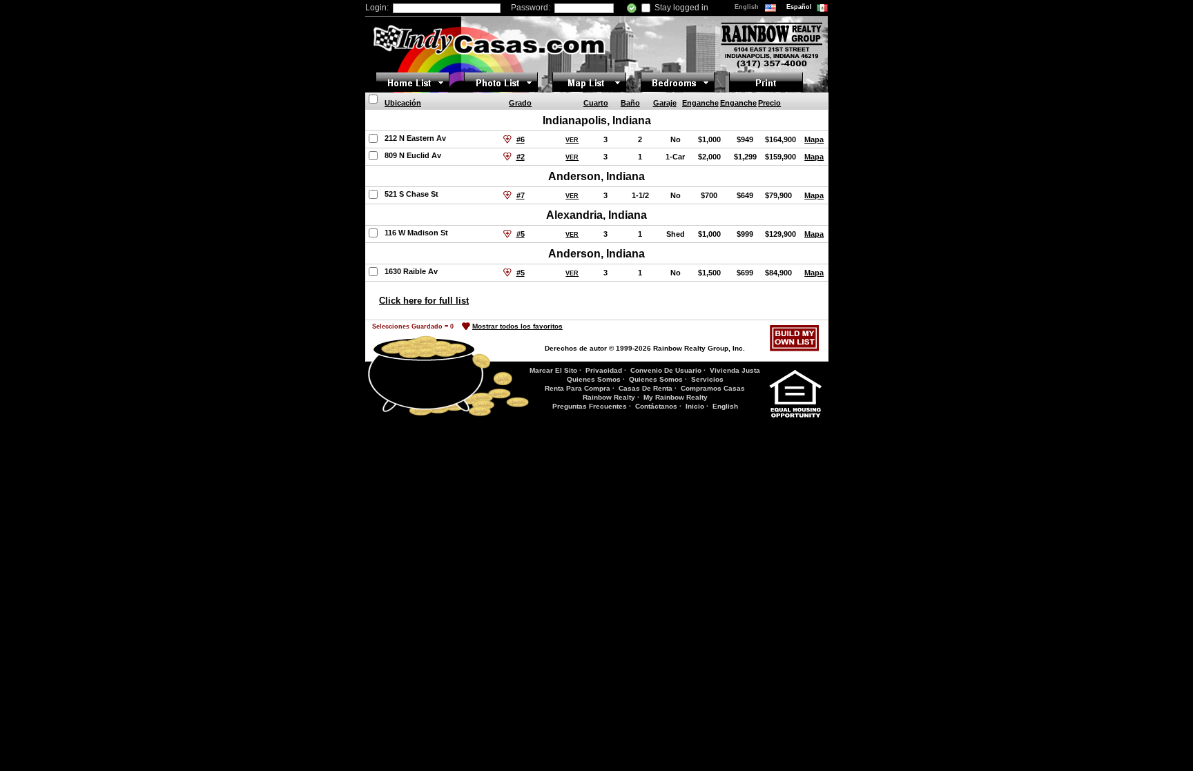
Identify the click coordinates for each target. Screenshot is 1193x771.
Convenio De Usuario (665, 370)
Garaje (665, 103)
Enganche (700, 103)
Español (800, 6)
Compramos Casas (713, 388)
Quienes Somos (594, 379)
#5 (520, 234)
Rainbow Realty (609, 397)
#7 (520, 195)
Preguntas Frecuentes (589, 406)
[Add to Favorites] (507, 139)
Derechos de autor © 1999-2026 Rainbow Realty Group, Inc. (645, 348)
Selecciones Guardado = (413, 326)
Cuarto (595, 103)
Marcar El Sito (553, 370)
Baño (630, 103)
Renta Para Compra (577, 388)
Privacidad (603, 370)
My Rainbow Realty (675, 397)
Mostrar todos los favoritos (517, 326)
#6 (520, 139)
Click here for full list (424, 300)
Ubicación (403, 103)
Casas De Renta (645, 388)
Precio (769, 103)
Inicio (695, 406)
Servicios (707, 379)
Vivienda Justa (735, 370)
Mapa (814, 139)
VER (572, 140)
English (748, 6)
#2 (520, 157)
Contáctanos (656, 406)
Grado (520, 103)
